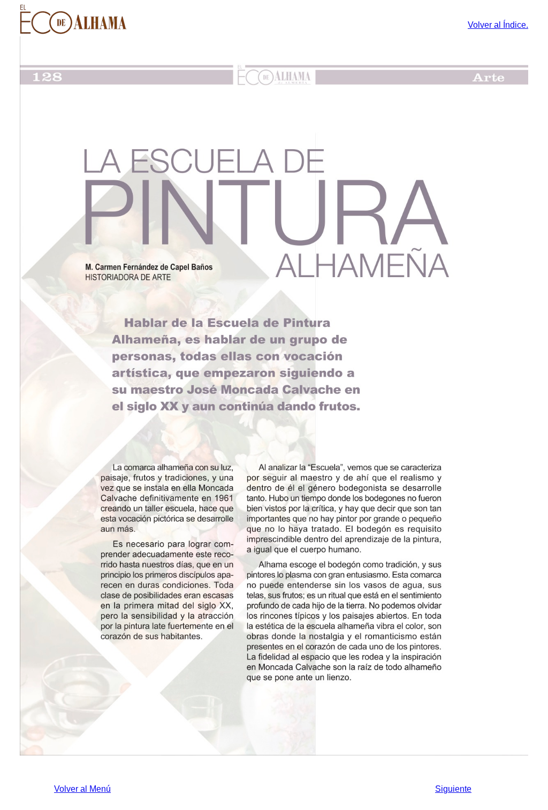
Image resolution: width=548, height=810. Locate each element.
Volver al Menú (82, 788)
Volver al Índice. (498, 24)
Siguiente (453, 788)
